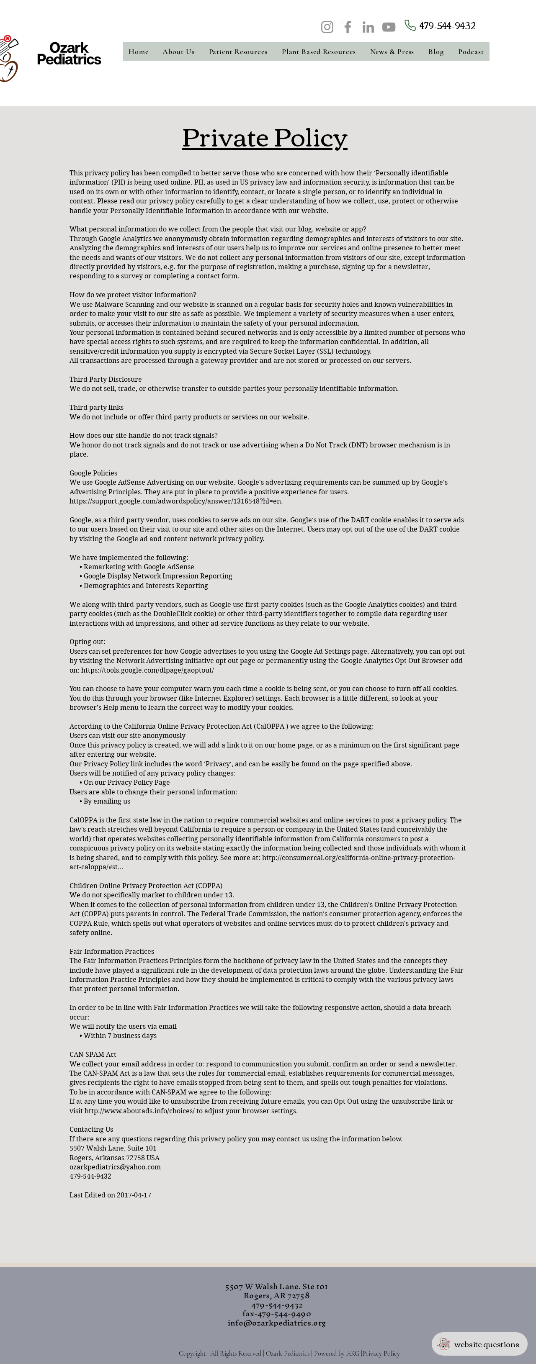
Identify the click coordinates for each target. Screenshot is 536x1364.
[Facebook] (348, 27)
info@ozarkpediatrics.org (277, 1322)
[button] (178, 51)
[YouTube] (389, 27)
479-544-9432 (448, 25)
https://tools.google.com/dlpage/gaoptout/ (147, 670)
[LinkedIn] (368, 27)
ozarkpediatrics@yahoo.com (115, 1167)
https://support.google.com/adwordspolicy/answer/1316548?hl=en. (176, 501)
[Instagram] (327, 27)
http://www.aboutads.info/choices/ (140, 1111)
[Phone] (410, 25)
